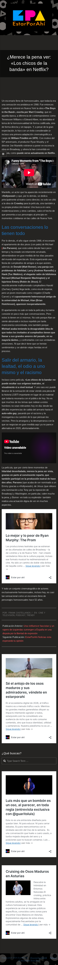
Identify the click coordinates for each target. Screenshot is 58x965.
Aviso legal (35, 960)
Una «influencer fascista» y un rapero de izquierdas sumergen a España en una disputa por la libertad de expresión (28, 630)
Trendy (31, 615)
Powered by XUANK (38, 957)
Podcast (20, 615)
